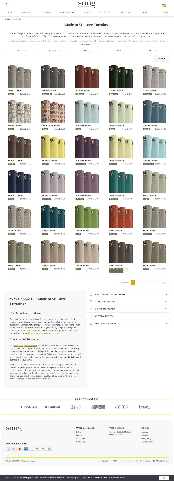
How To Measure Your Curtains (110, 294)
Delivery (79, 432)
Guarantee (80, 438)
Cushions (46, 12)
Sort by (160, 58)
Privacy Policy (146, 438)
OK (164, 478)
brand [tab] (118, 51)
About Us (144, 432)
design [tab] (52, 51)
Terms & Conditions (148, 442)
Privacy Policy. (119, 478)
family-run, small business (25, 345)
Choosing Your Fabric (105, 301)
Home (7, 19)
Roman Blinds (67, 12)
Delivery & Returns (104, 316)
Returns (79, 435)
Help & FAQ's (81, 442)
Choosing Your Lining (105, 309)
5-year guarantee (61, 373)
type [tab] (85, 51)
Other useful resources (106, 323)
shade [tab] (151, 51)
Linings (145, 12)
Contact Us (145, 435)
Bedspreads (105, 12)
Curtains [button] (27, 12)
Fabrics (10, 12)
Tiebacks (87, 12)
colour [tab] (20, 51)
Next (163, 282)
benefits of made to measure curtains (41, 333)
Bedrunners (126, 12)
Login (165, 12)
